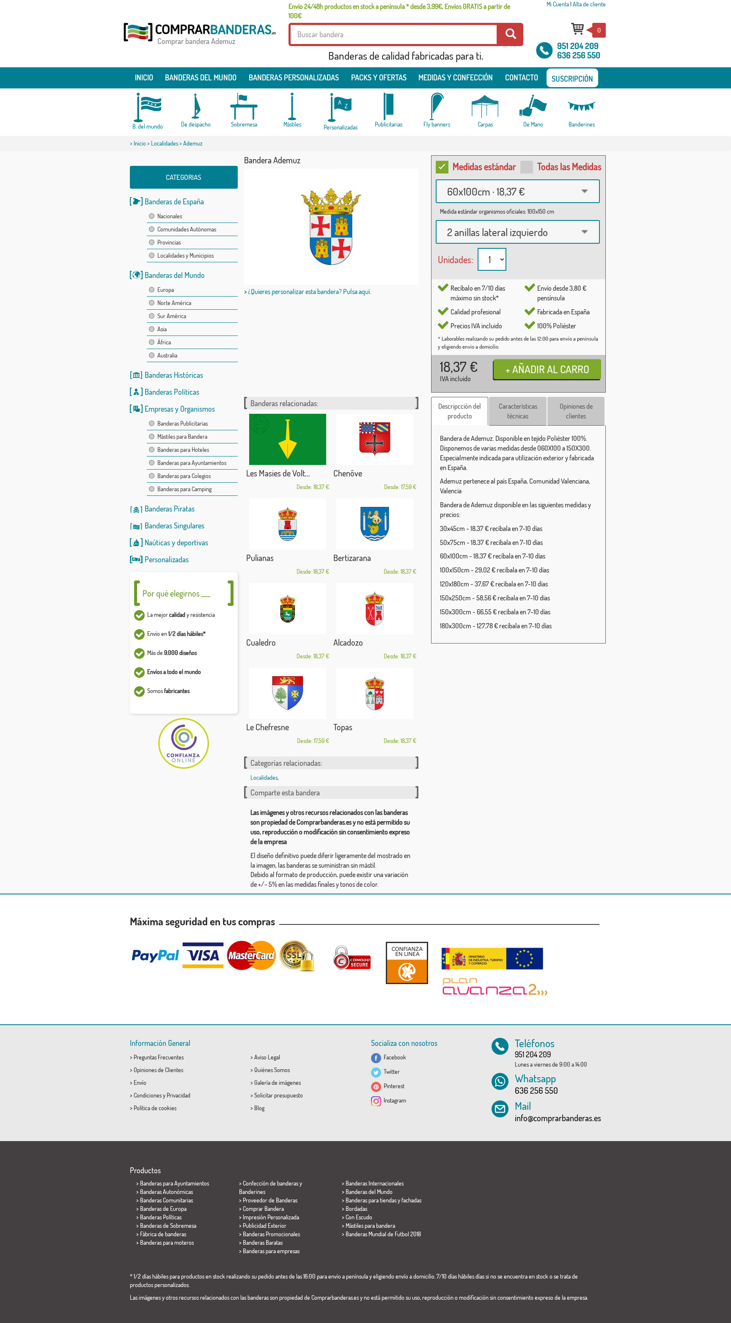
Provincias (169, 242)
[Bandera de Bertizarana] (374, 524)
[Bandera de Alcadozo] (374, 608)
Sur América (171, 315)
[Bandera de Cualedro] (287, 608)
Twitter (390, 1071)
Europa (165, 289)
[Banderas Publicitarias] (389, 106)
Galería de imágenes (277, 1082)
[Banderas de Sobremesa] (244, 106)
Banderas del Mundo (175, 275)
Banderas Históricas (174, 375)
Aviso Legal (267, 1057)
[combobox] (518, 191)
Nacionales (169, 216)
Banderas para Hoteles (183, 449)
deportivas (192, 542)
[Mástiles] (292, 106)
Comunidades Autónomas (186, 229)
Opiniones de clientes (576, 411)
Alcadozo (348, 642)
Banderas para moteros (167, 1242)
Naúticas (157, 542)
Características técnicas (518, 411)
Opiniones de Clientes (158, 1069)
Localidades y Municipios (185, 255)
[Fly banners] (437, 106)
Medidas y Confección (455, 77)
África (164, 342)
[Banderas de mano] (533, 106)
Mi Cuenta (558, 4)
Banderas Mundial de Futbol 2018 (383, 1234)
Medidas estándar (484, 166)
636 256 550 (578, 55)
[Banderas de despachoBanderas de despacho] (196, 106)
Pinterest (392, 1085)
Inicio (144, 77)
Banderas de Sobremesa (168, 1225)
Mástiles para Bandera (182, 436)
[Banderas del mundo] (148, 107)
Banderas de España (174, 201)
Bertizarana (352, 557)
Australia (167, 355)
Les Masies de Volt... (278, 473)
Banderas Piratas (170, 508)
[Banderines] (582, 106)
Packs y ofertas (379, 77)
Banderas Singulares (174, 525)
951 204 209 (578, 45)
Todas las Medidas (569, 166)
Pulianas (260, 557)
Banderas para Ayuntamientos (191, 462)
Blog (259, 1107)
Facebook (393, 1057)
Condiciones (148, 1095)
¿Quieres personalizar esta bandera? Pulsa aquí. (309, 291)
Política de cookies (155, 1107)
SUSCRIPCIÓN (572, 78)
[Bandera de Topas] (374, 693)
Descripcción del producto (459, 411)
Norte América (174, 302)
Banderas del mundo (200, 77)
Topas (342, 726)
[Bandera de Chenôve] (374, 439)
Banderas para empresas (271, 1250)
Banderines (252, 1191)
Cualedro (261, 642)
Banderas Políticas (172, 391)
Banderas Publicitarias (182, 423)
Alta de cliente (589, 4)
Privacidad (178, 1095)
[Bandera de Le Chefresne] (287, 693)
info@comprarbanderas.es (558, 1117)
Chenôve (347, 473)
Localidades (164, 143)
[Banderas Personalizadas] (340, 108)
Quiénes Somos (272, 1069)
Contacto (521, 77)
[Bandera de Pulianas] (287, 524)
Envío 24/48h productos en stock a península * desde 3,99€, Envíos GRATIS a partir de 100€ (399, 11)
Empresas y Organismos (180, 408)
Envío (140, 1082)
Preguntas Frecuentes (159, 1057)
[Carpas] (485, 106)
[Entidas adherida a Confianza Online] (407, 962)
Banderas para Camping (184, 488)
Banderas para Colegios (184, 475)
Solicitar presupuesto (278, 1095)
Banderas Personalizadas (294, 77)
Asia (162, 329)
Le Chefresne (267, 726)
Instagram (393, 1100)
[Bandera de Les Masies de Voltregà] (287, 439)
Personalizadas (167, 559)
